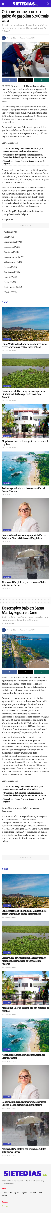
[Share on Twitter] (25, 80)
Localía (7, 339)
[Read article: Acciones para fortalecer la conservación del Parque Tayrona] (25, 468)
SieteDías (13, 38)
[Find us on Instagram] (6, 1206)
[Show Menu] (3, 3)
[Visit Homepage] (25, 3)
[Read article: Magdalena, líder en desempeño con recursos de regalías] (25, 421)
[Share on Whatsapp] (41, 80)
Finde (40, 1193)
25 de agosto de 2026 (9, 350)
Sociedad (33, 1193)
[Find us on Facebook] (2, 1206)
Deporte (24, 1193)
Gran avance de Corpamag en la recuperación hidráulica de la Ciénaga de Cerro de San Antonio (24, 394)
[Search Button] (48, 3)
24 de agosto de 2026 (9, 494)
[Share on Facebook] (9, 80)
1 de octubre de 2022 (27, 38)
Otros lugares (14, 1193)
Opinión (4, 1195)
